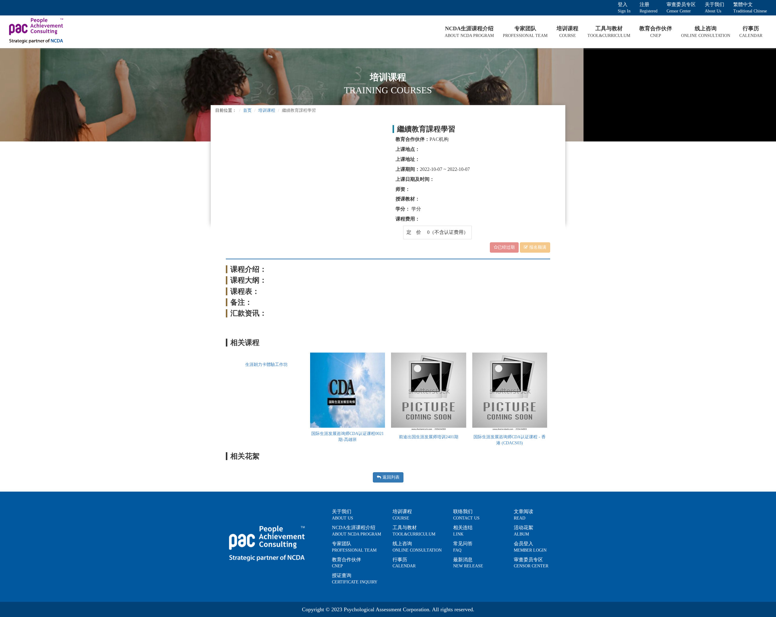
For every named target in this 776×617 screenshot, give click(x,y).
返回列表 (391, 477)
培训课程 (266, 110)
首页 (247, 110)
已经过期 (506, 247)
